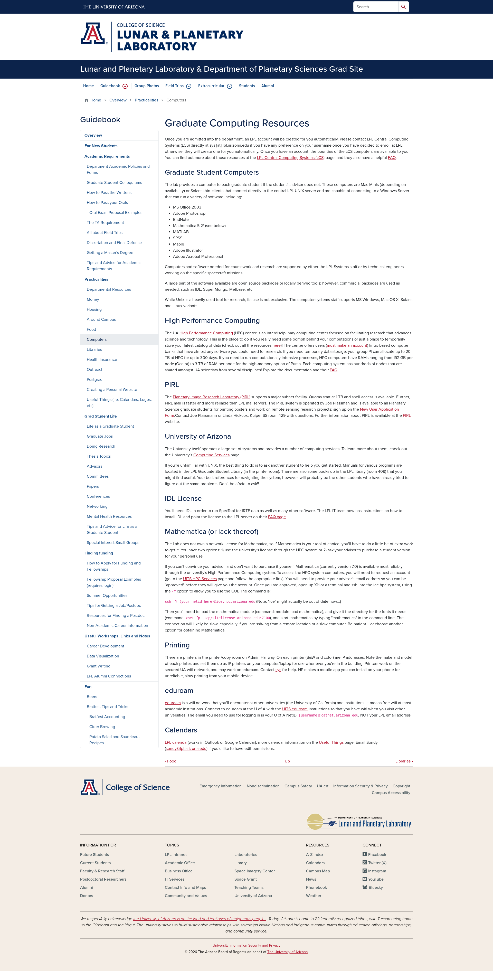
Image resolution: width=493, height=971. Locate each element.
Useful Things (331, 742)
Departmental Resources (109, 289)
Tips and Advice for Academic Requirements (113, 265)
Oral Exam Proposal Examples (115, 212)
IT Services (174, 879)
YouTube (376, 879)
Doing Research (101, 446)
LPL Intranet (176, 854)
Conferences (98, 496)
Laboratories (245, 854)
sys (278, 669)
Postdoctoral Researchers (103, 879)
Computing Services (211, 455)
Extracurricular (211, 86)
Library (240, 862)
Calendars (315, 862)
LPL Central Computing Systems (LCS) (291, 157)
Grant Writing (98, 666)
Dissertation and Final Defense (114, 242)
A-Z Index (314, 854)
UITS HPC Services (200, 578)
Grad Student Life (100, 416)
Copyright (401, 786)
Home (88, 86)
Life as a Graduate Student (110, 426)
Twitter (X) (377, 862)
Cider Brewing (102, 726)
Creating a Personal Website (112, 389)
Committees (98, 476)
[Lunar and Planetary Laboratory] (359, 820)
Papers (93, 486)
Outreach (95, 369)
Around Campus (101, 319)
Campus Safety (298, 786)
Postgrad (94, 379)
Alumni (267, 86)
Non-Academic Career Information (117, 625)
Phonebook (316, 887)
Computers (97, 339)
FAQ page (277, 517)
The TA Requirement (105, 222)
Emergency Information (221, 786)
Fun (87, 686)
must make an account (347, 345)
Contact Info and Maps (185, 887)
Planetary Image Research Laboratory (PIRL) (211, 397)
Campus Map (318, 871)
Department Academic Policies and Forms (118, 169)
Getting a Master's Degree (110, 252)
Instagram (377, 871)
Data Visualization (103, 656)
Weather (313, 895)
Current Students (95, 862)
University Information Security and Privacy (246, 945)
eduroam (173, 702)
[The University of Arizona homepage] (114, 7)
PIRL (407, 415)
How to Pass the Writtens (109, 192)
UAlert (322, 786)
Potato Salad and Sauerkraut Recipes (114, 740)
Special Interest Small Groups (113, 542)
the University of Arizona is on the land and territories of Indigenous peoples (199, 918)
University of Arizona (253, 895)
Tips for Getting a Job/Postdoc (114, 605)
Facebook (377, 854)
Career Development (105, 646)
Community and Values (186, 895)
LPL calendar (176, 742)
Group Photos (147, 86)
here (276, 345)
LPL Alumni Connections (109, 676)
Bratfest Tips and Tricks (107, 706)
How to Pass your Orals (107, 202)
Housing (94, 309)
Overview (118, 100)
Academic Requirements (107, 156)
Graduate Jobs (100, 436)
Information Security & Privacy (360, 786)
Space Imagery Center (254, 871)
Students (247, 86)
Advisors (94, 466)
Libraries (404, 761)
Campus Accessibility (391, 792)
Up (287, 761)
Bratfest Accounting (107, 716)
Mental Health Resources (109, 516)
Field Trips (174, 86)
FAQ (392, 157)
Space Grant (245, 879)
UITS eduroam (295, 709)
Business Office (179, 871)
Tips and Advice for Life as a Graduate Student (112, 529)
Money (93, 299)
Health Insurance (102, 359)
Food (170, 761)
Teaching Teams (248, 887)
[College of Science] (133, 787)
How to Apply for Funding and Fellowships (114, 566)
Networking (97, 506)
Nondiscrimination (263, 786)
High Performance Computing (206, 333)
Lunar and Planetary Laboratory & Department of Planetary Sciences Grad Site (221, 69)
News (311, 879)
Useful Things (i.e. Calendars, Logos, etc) (119, 402)
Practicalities (146, 100)
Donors (86, 895)
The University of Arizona (287, 952)
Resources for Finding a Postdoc (116, 615)
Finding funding (98, 553)
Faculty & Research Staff (102, 871)
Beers (92, 696)
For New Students (101, 145)
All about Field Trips (104, 232)
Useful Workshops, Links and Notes (117, 636)
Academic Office (180, 862)
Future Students (94, 854)
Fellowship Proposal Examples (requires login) (114, 582)
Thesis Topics (99, 456)
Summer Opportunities (107, 595)
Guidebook (110, 86)
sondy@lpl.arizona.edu (186, 748)
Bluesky (376, 887)
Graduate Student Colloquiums (114, 182)
